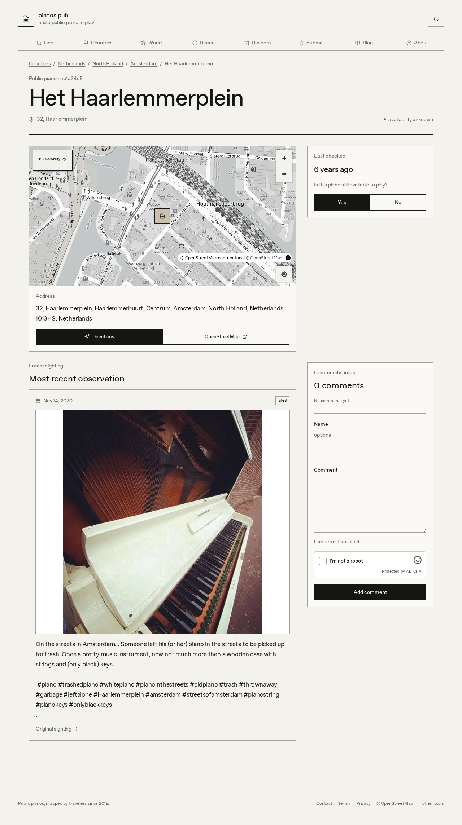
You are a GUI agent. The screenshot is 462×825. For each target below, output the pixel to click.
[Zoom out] (284, 174)
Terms (344, 803)
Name (323, 429)
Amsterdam (143, 63)
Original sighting (53, 729)
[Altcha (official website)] (418, 561)
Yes (342, 202)
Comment (325, 470)
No (398, 202)
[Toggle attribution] (288, 257)
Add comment (370, 592)
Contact (324, 803)
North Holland (107, 63)
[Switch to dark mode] (436, 19)
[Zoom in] (284, 158)
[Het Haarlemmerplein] (162, 216)
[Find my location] (284, 274)
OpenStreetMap (222, 336)
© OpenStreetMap (264, 257)
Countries (40, 63)
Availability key (54, 158)
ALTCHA (414, 571)
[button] (162, 216)
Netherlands (71, 63)
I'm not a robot (346, 561)
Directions (103, 336)
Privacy (363, 803)
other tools (433, 803)
